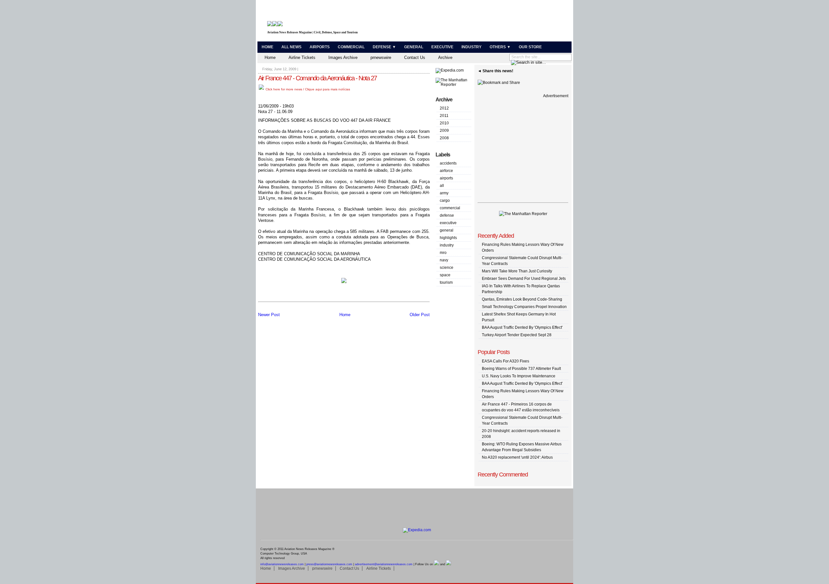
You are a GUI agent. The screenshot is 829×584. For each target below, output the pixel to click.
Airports (320, 47)
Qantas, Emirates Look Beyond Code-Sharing (522, 299)
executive (448, 223)
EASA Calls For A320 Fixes (505, 361)
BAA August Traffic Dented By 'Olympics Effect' (522, 327)
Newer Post (269, 314)
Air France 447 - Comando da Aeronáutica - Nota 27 (317, 78)
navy (444, 260)
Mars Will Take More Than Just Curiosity (517, 271)
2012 (444, 108)
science (446, 267)
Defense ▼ (384, 47)
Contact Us (414, 57)
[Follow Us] (436, 564)
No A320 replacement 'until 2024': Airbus (517, 457)
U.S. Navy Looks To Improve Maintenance (518, 376)
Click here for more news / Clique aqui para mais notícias (307, 89)
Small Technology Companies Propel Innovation (524, 306)
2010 (444, 123)
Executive (442, 47)
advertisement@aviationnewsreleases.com (384, 564)
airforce (446, 170)
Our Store (530, 47)
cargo (445, 200)
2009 (444, 130)
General (413, 47)
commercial (450, 208)
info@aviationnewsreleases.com (282, 564)
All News (291, 47)
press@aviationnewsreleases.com (329, 564)
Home (267, 47)
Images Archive (343, 57)
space (445, 275)
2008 (444, 138)
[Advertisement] (494, 22)
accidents (448, 163)
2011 (444, 115)
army (444, 193)
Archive (445, 57)
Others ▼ (500, 47)
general (446, 230)
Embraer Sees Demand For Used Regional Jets (524, 278)
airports (446, 178)
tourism (446, 282)
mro (443, 252)
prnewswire (380, 57)
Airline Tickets (302, 57)
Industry (471, 47)
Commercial (351, 47)
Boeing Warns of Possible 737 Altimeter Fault (521, 368)
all (442, 185)
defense (447, 215)
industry (447, 245)
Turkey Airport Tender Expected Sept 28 (516, 335)
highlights (448, 237)
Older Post (420, 314)
